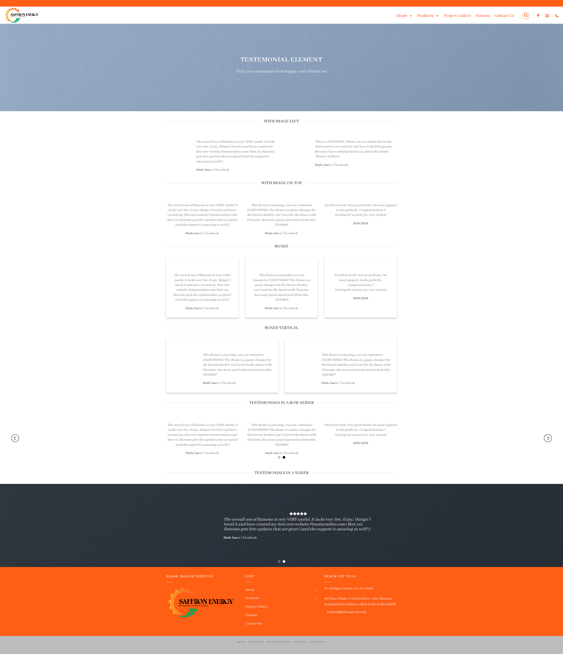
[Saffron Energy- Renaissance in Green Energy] (23, 15)
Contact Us (504, 15)
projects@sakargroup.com (346, 612)
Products (425, 15)
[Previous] (15, 438)
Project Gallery (457, 15)
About (401, 15)
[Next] (548, 438)
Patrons (482, 15)
